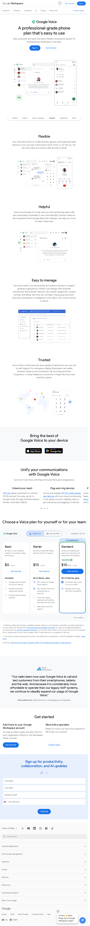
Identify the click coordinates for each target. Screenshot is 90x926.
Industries (28, 11)
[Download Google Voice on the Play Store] (54, 451)
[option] (15, 118)
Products (17, 11)
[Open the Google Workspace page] (13, 3)
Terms (12, 914)
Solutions (6, 11)
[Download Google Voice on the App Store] (33, 451)
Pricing (43, 11)
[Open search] (60, 3)
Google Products (38, 914)
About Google (23, 914)
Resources (53, 11)
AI (36, 11)
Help (48, 914)
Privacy (4, 914)
